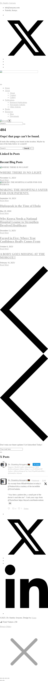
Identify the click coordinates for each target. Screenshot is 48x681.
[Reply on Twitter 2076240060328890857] (9, 508)
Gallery (13, 97)
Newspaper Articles (17, 105)
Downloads (14, 116)
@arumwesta (35, 480)
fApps (34, 618)
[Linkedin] (26, 613)
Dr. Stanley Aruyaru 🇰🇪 (19, 480)
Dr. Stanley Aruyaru (8, 3)
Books (7, 109)
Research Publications (18, 102)
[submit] (1, 452)
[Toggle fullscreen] (3, 678)
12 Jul (44, 480)
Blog (12, 114)
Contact (13, 95)
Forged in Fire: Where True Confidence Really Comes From (20, 239)
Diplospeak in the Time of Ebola (20, 205)
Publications (9, 100)
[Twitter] (26, 59)
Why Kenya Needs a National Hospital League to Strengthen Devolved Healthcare (19, 222)
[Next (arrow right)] (3, 680)
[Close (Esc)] (8, 678)
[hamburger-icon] (1, 84)
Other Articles (15, 107)
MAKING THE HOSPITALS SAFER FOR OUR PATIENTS (24, 191)
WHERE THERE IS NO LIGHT (20, 172)
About (7, 91)
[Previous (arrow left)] (1, 680)
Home (7, 88)
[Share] (6, 678)
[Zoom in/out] (1, 678)
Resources (9, 112)
